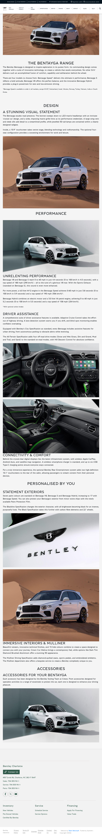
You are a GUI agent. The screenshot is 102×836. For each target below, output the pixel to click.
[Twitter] (10, 794)
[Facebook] (5, 794)
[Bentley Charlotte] (5, 9)
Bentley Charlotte (6, 831)
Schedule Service (41, 810)
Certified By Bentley (11, 818)
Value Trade (71, 814)
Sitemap (34, 831)
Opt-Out (55, 831)
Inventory (8, 806)
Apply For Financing (74, 810)
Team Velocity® (74, 830)
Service (39, 806)
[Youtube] (15, 794)
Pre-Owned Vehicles (10, 814)
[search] (100, 8)
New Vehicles (8, 810)
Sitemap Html (40, 831)
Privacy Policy (16, 831)
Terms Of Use (26, 831)
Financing (72, 806)
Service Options (41, 814)
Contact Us (12, 772)
